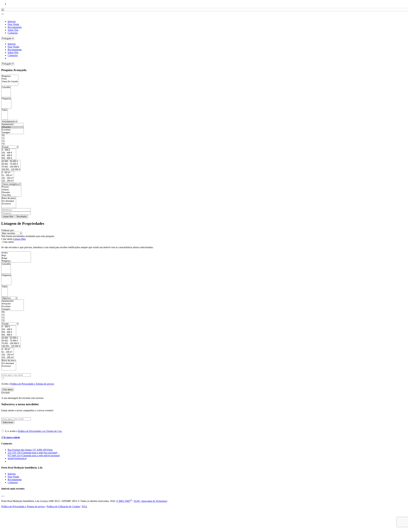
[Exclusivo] (8, 203)
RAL (84, 506)
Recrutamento (15, 27)
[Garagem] (12, 132)
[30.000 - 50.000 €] (10, 161)
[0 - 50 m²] (7, 172)
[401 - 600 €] (8, 155)
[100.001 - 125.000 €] (10, 169)
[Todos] (4, 110)
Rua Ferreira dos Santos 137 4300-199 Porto (30, 449)
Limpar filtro (8, 216)
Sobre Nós (13, 30)
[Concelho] (6, 87)
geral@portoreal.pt (17, 458)
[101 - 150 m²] (7, 178)
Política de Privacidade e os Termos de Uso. (40, 431)
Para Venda (13, 24)
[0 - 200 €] (8, 150)
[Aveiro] (16, 253)
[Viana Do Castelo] (9, 81)
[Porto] (9, 79)
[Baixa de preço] (8, 198)
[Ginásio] (11, 189)
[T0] (2, 135)
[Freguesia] (6, 98)
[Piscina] (11, 187)
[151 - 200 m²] (7, 181)
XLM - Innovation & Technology (151, 501)
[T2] (2, 141)
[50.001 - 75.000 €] (10, 164)
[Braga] (16, 258)
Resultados (22, 216)
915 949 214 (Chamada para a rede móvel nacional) (34, 455)
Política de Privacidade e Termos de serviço (32, 383)
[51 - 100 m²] (7, 175)
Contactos (13, 33)
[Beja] (16, 255)
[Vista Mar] (11, 195)
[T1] (2, 138)
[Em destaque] (8, 201)
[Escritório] (12, 130)
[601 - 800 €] (8, 158)
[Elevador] (11, 192)
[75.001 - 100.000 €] (10, 167)
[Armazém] (12, 127)
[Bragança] (9, 76)
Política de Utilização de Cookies (63, 506)
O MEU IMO (123, 501)
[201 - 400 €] (8, 152)
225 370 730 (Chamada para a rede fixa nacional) (32, 452)
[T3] (2, 144)
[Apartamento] (12, 124)
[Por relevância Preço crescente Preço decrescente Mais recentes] (204, 233)
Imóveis (12, 21)
